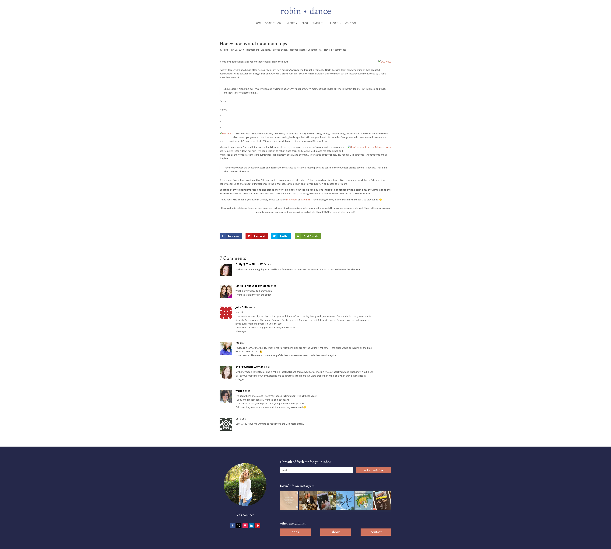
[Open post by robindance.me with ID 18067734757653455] (345, 500)
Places (334, 23)
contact (376, 531)
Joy (237, 342)
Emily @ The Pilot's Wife (250, 264)
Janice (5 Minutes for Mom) (252, 285)
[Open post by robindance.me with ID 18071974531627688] (289, 500)
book (295, 531)
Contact (350, 23)
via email (305, 199)
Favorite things (279, 49)
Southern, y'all (315, 49)
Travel (327, 49)
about (335, 531)
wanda (239, 390)
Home (258, 23)
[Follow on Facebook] (232, 525)
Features (317, 23)
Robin (225, 49)
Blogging (265, 49)
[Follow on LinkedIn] (251, 525)
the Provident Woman (249, 366)
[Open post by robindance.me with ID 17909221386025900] (308, 500)
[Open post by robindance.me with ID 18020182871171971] (382, 500)
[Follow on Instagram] (245, 525)
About (290, 23)
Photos (303, 49)
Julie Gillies (242, 307)
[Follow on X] (238, 525)
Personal (293, 49)
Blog (305, 23)
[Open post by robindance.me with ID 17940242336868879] (364, 500)
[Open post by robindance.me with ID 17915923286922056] (326, 500)
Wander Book (273, 23)
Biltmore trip (253, 49)
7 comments (339, 49)
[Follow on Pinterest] (257, 525)
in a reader (291, 199)
